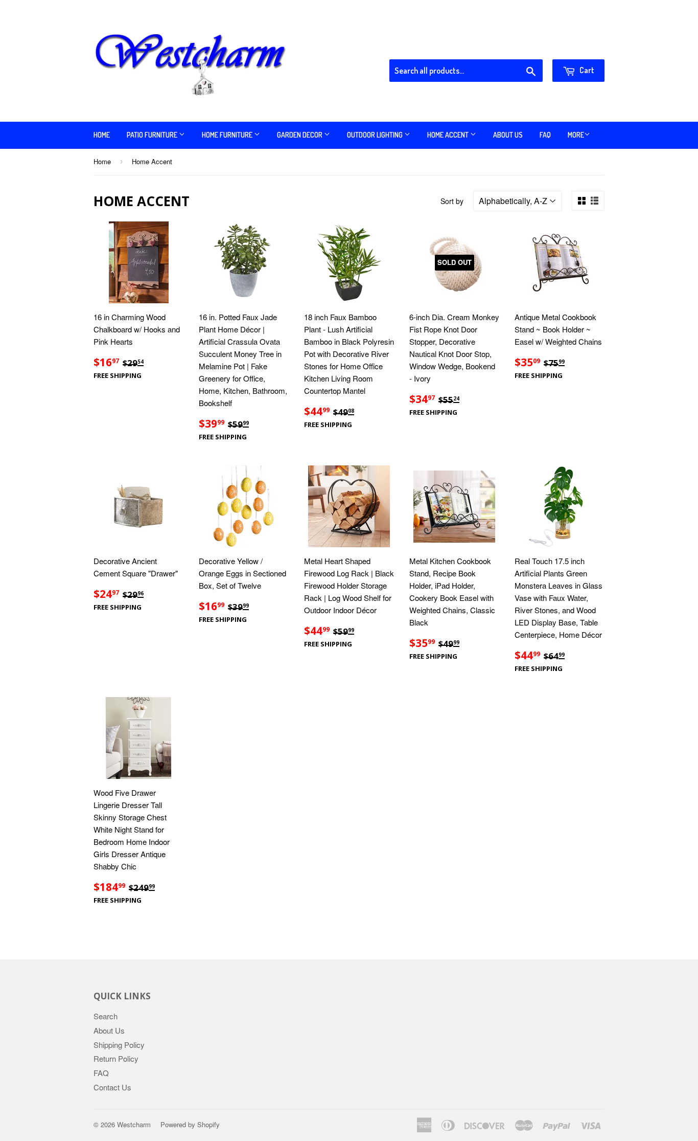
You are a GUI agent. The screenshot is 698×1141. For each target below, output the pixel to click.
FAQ (545, 134)
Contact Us (112, 1087)
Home (102, 134)
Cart (586, 70)
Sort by (451, 201)
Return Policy (116, 1058)
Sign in (520, 46)
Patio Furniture (153, 134)
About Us (508, 134)
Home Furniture (228, 134)
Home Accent (448, 134)
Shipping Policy (119, 1044)
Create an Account (575, 46)
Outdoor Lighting (375, 134)
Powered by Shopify (190, 1124)
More (576, 134)
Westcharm (134, 1124)
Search (106, 1016)
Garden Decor (300, 134)
